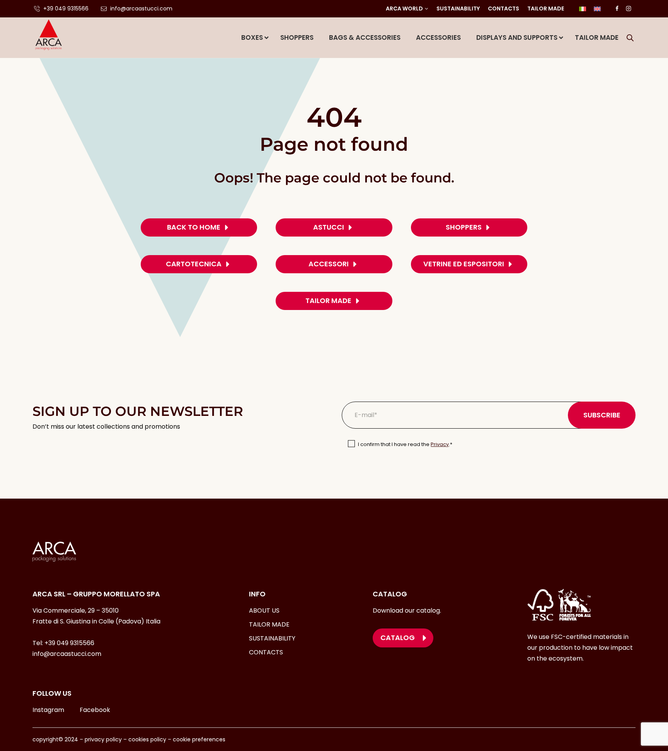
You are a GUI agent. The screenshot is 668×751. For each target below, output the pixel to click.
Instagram (48, 709)
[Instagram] (628, 8)
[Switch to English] (597, 8)
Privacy (440, 444)
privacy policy (102, 739)
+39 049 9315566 (69, 643)
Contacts (503, 8)
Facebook (95, 709)
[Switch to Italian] (582, 8)
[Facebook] (617, 8)
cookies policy (147, 739)
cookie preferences (199, 739)
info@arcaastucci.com (66, 653)
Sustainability (458, 8)
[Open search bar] (630, 37)
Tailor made (545, 8)
